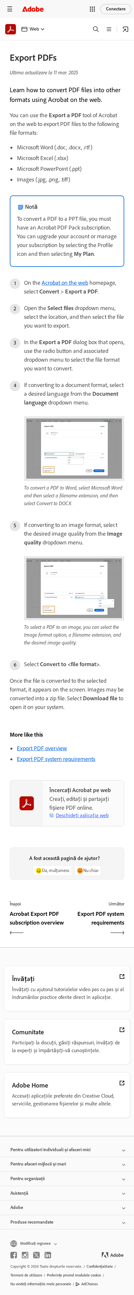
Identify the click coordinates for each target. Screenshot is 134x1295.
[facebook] (13, 1255)
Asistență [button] (19, 1193)
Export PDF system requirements (56, 759)
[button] (92, 9)
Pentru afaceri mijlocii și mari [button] (38, 1164)
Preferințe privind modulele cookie (74, 1275)
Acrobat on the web (65, 282)
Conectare (116, 9)
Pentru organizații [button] (27, 1178)
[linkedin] (48, 1255)
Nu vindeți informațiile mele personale (40, 1284)
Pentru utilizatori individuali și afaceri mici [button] (50, 1149)
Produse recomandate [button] (31, 1222)
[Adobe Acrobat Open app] (125, 29)
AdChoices (89, 1284)
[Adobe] (33, 9)
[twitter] (36, 1255)
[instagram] (25, 1255)
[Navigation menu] (10, 9)
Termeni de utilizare (26, 1275)
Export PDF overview (42, 748)
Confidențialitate (100, 1266)
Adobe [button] (16, 1207)
